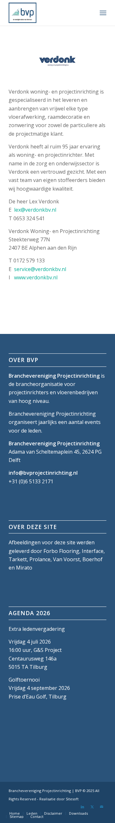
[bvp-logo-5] (48, 13)
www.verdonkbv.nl (35, 277)
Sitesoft (72, 799)
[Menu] (103, 12)
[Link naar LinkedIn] (82, 807)
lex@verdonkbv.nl (35, 209)
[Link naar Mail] (101, 807)
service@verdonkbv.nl (40, 269)
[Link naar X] (92, 807)
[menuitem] (103, 12)
